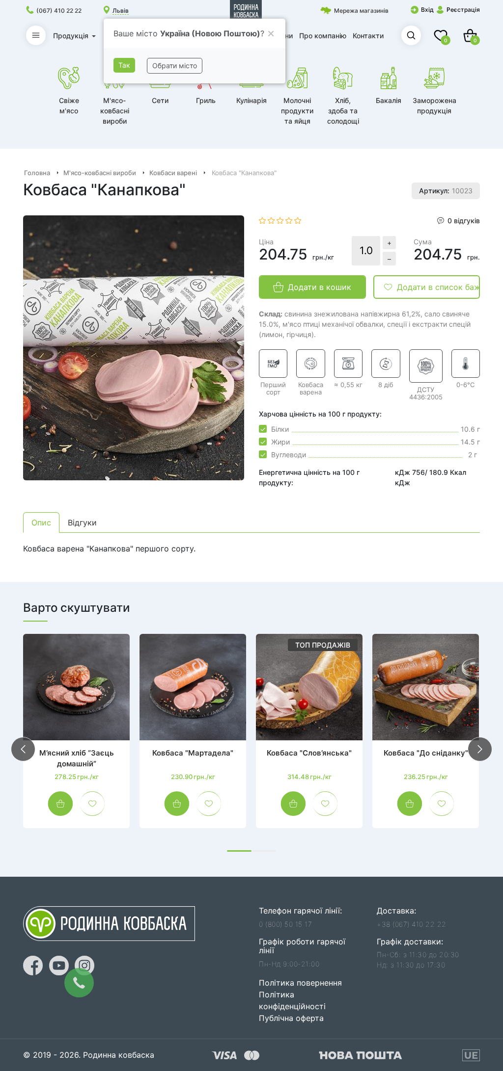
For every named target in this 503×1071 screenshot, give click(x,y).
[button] (239, 851)
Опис (41, 522)
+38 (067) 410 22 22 (412, 924)
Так (124, 65)
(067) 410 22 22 (59, 10)
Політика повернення (300, 983)
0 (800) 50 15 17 (285, 924)
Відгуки (82, 522)
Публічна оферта (291, 1018)
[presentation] (23, 749)
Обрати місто (174, 65)
